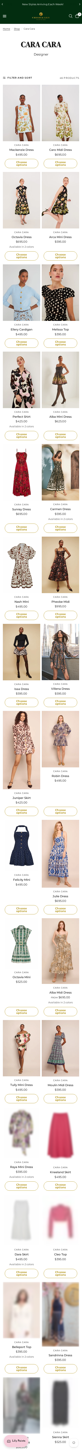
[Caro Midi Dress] (60, 113)
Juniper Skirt (22, 798)
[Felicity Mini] (21, 845)
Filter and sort (19, 77)
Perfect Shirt (22, 416)
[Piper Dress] (21, 1405)
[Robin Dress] (60, 739)
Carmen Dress (60, 509)
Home (6, 28)
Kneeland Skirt (60, 1172)
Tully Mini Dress (21, 1085)
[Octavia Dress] (21, 200)
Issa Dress (21, 689)
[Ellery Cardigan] (21, 292)
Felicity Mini (21, 880)
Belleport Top (21, 1347)
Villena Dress (60, 689)
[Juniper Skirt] (21, 750)
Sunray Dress (21, 509)
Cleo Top (60, 1254)
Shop (17, 28)
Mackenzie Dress (21, 150)
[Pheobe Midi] (60, 565)
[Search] (71, 16)
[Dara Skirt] (21, 1220)
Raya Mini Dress (21, 1167)
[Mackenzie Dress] (21, 113)
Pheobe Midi (60, 601)
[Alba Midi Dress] (60, 951)
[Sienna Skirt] (60, 1403)
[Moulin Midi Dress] (60, 1048)
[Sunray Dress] (21, 472)
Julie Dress (60, 896)
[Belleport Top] (21, 1310)
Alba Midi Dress (60, 992)
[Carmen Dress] (60, 472)
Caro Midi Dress (60, 150)
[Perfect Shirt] (21, 380)
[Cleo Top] (60, 1220)
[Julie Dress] (60, 854)
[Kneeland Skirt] (60, 1135)
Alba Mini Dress (60, 416)
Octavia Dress (22, 237)
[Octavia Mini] (21, 943)
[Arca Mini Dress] (60, 200)
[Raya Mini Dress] (21, 1132)
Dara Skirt (22, 1254)
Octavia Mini (22, 977)
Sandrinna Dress (60, 1355)
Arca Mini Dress (60, 237)
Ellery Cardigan (21, 329)
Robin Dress (60, 776)
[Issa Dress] (21, 652)
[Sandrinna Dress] (60, 1314)
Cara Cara (21, 145)
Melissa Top (60, 329)
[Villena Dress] (60, 652)
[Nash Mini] (21, 565)
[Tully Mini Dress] (21, 1048)
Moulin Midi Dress (60, 1085)
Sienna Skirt (60, 1437)
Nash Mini (21, 601)
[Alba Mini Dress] (60, 380)
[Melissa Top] (60, 292)
